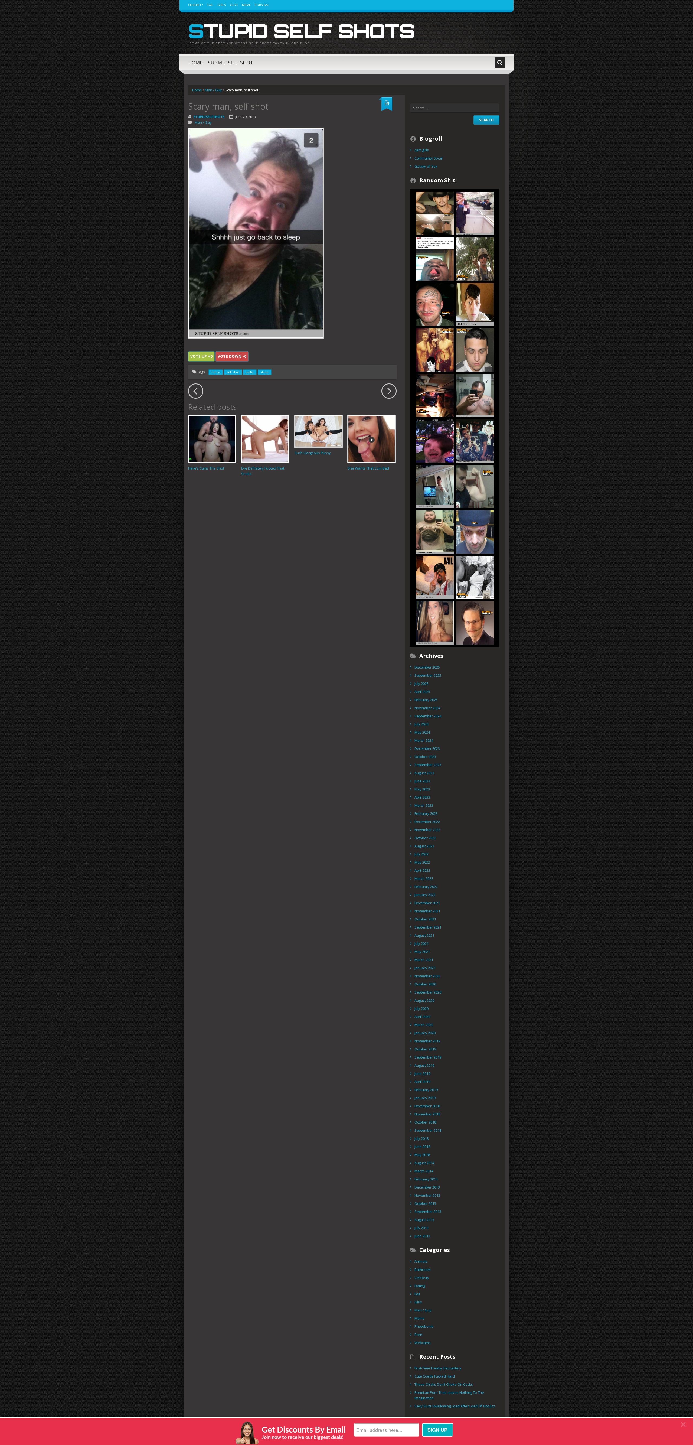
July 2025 (421, 683)
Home (195, 62)
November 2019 (427, 1041)
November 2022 (427, 829)
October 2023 (425, 756)
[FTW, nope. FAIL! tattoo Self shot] (434, 303)
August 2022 (424, 846)
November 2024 (427, 707)
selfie (250, 372)
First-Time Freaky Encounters (438, 1368)
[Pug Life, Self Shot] (434, 531)
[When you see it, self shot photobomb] (475, 440)
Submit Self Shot (230, 62)
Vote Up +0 (201, 356)
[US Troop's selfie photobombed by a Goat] (475, 258)
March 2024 (423, 740)
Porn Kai (262, 5)
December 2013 (427, 1187)
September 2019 (427, 1057)
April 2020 (422, 1016)
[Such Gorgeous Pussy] (318, 431)
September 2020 (427, 992)
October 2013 (425, 1203)
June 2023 (422, 781)
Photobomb (424, 1326)
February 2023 (426, 813)
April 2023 (422, 797)
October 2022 (425, 837)
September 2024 (427, 716)
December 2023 (427, 748)
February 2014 (426, 1179)
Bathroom (422, 1269)
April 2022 (422, 870)
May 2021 (422, 951)
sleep (265, 372)
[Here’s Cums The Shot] (212, 439)
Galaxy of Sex (425, 166)
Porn (418, 1334)
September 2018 (427, 1130)
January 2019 (425, 1097)
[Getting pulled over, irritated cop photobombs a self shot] (434, 394)
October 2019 (425, 1049)
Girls (221, 5)
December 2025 (427, 667)
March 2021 (423, 959)
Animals (420, 1261)
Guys (234, 5)
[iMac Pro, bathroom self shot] (434, 485)
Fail (210, 5)
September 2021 (427, 927)
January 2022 (425, 894)
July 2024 (421, 724)
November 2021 (427, 911)
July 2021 (421, 943)
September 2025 (427, 675)
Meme (246, 5)
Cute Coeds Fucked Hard (434, 1376)
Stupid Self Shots (301, 31)
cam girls (421, 150)
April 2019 (422, 1081)
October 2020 (425, 984)
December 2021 (427, 902)
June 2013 (422, 1236)
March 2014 (423, 1171)
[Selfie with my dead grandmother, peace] (434, 576)
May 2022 (422, 862)
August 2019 (424, 1065)
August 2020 (424, 1000)
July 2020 (421, 1008)
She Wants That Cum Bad (368, 468)
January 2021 (425, 967)
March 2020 (423, 1024)
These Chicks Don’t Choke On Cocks (443, 1384)
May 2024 (422, 732)
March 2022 (423, 878)
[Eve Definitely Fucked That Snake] (265, 439)
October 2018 (425, 1122)
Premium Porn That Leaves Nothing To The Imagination (449, 1395)
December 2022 (427, 821)
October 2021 (425, 919)
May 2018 (422, 1154)
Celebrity (195, 5)
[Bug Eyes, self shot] (475, 303)
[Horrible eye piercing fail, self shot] (475, 531)
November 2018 (427, 1114)
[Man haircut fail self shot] (475, 394)
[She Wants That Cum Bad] (371, 439)
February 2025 (426, 699)
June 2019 (422, 1073)
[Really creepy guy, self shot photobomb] (434, 622)
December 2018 (427, 1106)
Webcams (422, 1342)
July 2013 (421, 1227)
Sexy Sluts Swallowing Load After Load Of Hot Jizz (454, 1406)
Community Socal (428, 158)
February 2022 (426, 886)
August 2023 (424, 772)
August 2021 (424, 935)
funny (215, 372)
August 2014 (424, 1162)
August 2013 (424, 1219)
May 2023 (422, 789)
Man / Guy (213, 89)
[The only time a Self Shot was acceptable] (475, 576)
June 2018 (422, 1146)
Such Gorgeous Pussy (313, 452)
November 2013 (427, 1195)
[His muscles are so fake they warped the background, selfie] (475, 485)
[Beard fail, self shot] (475, 622)
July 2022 (421, 854)
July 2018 (421, 1138)
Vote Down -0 (232, 356)
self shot (233, 372)
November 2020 (427, 976)
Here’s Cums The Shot (206, 468)
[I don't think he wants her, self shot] (434, 349)
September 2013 (427, 1211)
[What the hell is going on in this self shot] (434, 258)
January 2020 (425, 1032)
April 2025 (422, 691)
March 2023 (423, 805)
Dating (419, 1285)
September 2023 (427, 764)
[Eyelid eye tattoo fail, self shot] (475, 349)
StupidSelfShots (209, 117)
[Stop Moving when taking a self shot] (434, 440)
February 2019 (426, 1089)
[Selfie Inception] (475, 212)
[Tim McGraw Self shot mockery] (434, 212)
